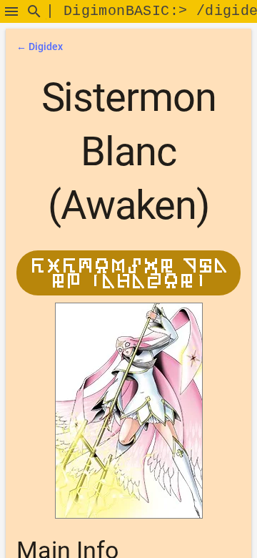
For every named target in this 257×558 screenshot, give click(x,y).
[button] (11, 11)
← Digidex (39, 46)
